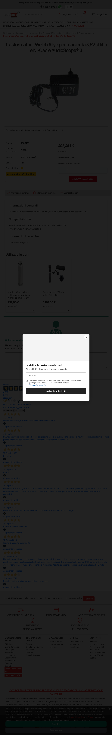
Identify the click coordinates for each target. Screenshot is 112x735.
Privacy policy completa (37, 385)
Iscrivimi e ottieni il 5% (56, 391)
